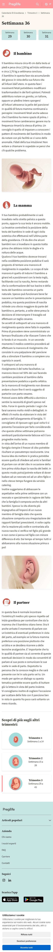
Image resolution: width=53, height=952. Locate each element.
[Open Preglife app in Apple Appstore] (10, 899)
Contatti (6, 863)
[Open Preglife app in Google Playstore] (33, 899)
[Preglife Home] (15, 4)
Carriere (6, 856)
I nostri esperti (9, 843)
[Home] (26, 809)
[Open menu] (3, 4)
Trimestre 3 (32, 13)
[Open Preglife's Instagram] (4, 880)
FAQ (4, 850)
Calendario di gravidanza (13, 13)
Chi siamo (6, 837)
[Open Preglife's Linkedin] (10, 880)
